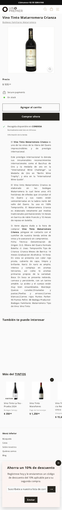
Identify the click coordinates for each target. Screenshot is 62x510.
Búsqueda (7, 438)
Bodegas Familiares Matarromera (19, 22)
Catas (4, 443)
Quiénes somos (9, 451)
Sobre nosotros (9, 447)
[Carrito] (51, 9)
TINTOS (20, 374)
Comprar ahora (31, 116)
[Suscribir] (51, 489)
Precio (6, 79)
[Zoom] (50, 69)
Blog (4, 455)
